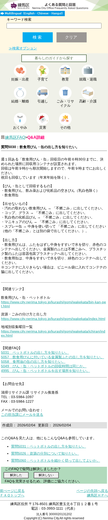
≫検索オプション (23, 48)
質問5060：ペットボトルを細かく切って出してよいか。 (55, 460)
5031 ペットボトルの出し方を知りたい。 (35, 352)
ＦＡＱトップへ (12, 495)
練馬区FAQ (15, 137)
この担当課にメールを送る (22, 415)
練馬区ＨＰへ (97, 495)
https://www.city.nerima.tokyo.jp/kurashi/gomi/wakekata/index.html (53, 319)
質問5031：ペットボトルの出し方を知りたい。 (48, 446)
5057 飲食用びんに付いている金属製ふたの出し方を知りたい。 (52, 357)
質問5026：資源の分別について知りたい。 (45, 453)
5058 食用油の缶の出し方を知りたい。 (33, 362)
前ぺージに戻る (12, 491)
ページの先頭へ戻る (92, 491)
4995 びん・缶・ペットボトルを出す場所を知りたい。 (45, 371)
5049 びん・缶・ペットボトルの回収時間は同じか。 (43, 366)
